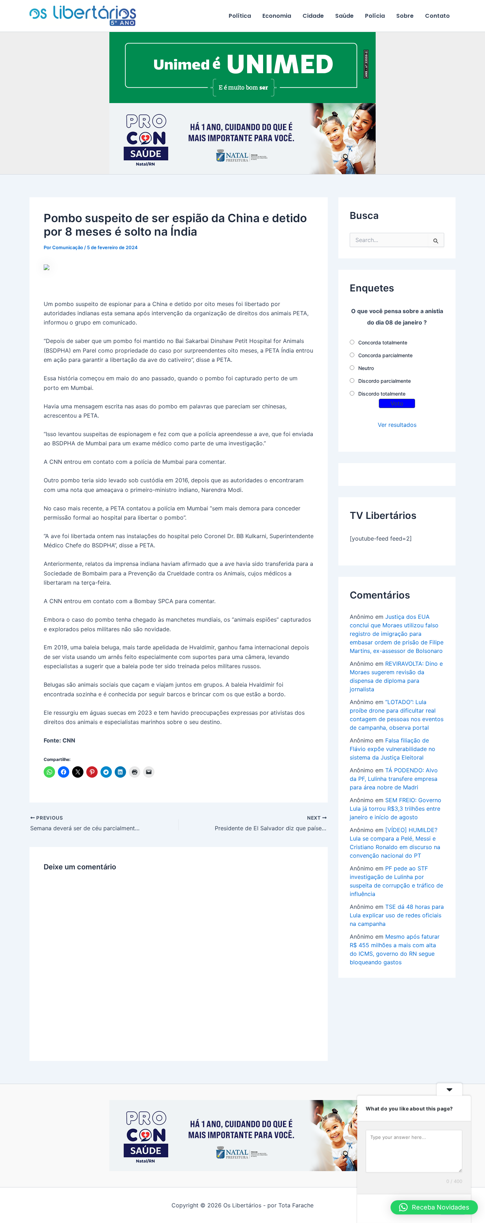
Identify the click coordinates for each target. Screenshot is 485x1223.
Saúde (344, 16)
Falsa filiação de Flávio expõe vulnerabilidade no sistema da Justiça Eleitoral (392, 749)
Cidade (313, 16)
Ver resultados (397, 424)
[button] (434, 1207)
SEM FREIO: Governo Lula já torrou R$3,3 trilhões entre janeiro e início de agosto (395, 808)
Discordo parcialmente (384, 381)
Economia (276, 16)
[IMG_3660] (242, 67)
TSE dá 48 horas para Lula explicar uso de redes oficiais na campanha (397, 915)
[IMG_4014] (242, 138)
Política (240, 16)
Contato (437, 16)
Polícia (375, 16)
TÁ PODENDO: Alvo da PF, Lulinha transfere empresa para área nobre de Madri (394, 779)
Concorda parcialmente (385, 355)
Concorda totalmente (382, 342)
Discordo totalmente (381, 394)
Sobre (405, 16)
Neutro (366, 368)
